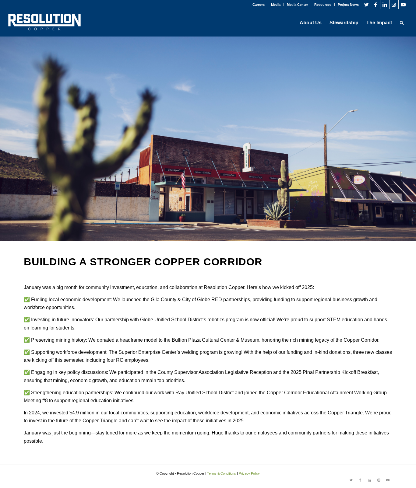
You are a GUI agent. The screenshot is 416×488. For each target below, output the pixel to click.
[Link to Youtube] (403, 4)
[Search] (402, 23)
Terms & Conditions (221, 473)
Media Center (297, 4)
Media (275, 4)
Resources (322, 4)
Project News (348, 4)
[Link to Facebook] (375, 4)
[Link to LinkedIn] (384, 4)
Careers (258, 4)
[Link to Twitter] (366, 4)
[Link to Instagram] (394, 4)
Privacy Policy (249, 473)
